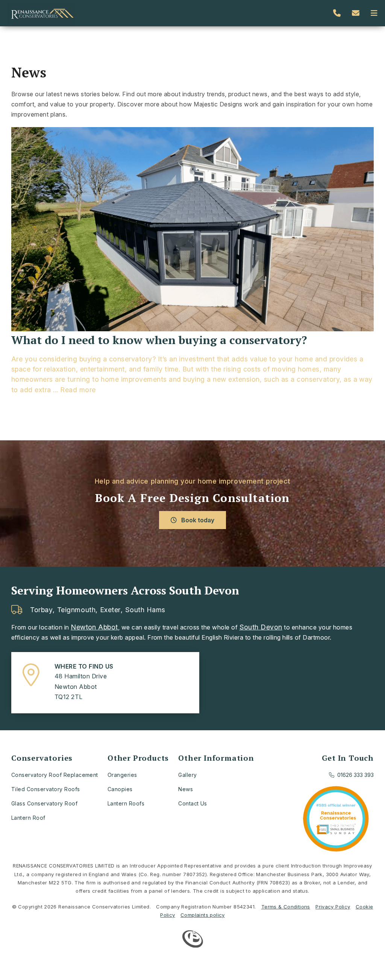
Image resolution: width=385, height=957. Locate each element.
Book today (197, 520)
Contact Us (192, 803)
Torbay (41, 610)
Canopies (120, 789)
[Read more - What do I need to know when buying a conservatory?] (192, 230)
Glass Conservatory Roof (44, 803)
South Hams (145, 610)
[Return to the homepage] (41, 13)
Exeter (110, 610)
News (185, 789)
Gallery (187, 775)
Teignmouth (76, 610)
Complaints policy (202, 915)
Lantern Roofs (126, 803)
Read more (77, 390)
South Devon (260, 627)
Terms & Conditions (285, 907)
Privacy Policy (332, 907)
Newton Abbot (94, 627)
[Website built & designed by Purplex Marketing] (192, 939)
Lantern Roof (28, 817)
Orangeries (122, 775)
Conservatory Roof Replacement (54, 775)
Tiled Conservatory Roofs (45, 789)
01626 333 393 (355, 775)
